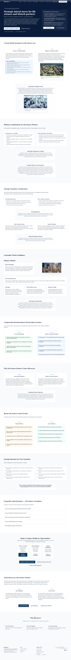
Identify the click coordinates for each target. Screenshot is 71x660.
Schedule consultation (35, 555)
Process (25, 1)
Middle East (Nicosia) (40, 651)
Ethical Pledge (35, 1)
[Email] (66, 650)
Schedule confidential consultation (12, 28)
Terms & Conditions (23, 648)
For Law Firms (42, 1)
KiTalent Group (48, 1)
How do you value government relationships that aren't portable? (18, 508)
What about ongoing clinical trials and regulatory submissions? (17, 517)
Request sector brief (26, 28)
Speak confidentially (62, 1)
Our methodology (34, 605)
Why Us (20, 1)
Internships (38, 654)
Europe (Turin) (39, 650)
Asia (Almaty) (39, 653)
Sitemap (21, 651)
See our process (49, 27)
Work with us (44, 654)
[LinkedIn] (64, 650)
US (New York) (39, 648)
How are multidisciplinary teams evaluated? (13, 521)
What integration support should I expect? (13, 525)
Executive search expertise (46, 605)
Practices (29, 1)
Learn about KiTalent (23, 605)
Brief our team (55, 1)
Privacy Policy (22, 650)
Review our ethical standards (35, 565)
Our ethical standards (60, 27)
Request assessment (22, 555)
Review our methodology (48, 555)
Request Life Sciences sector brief (44, 561)
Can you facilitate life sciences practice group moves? (15, 513)
